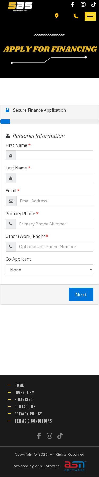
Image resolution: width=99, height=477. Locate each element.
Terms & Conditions (33, 421)
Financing (24, 400)
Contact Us (25, 407)
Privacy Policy (28, 414)
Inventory (24, 392)
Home (19, 385)
